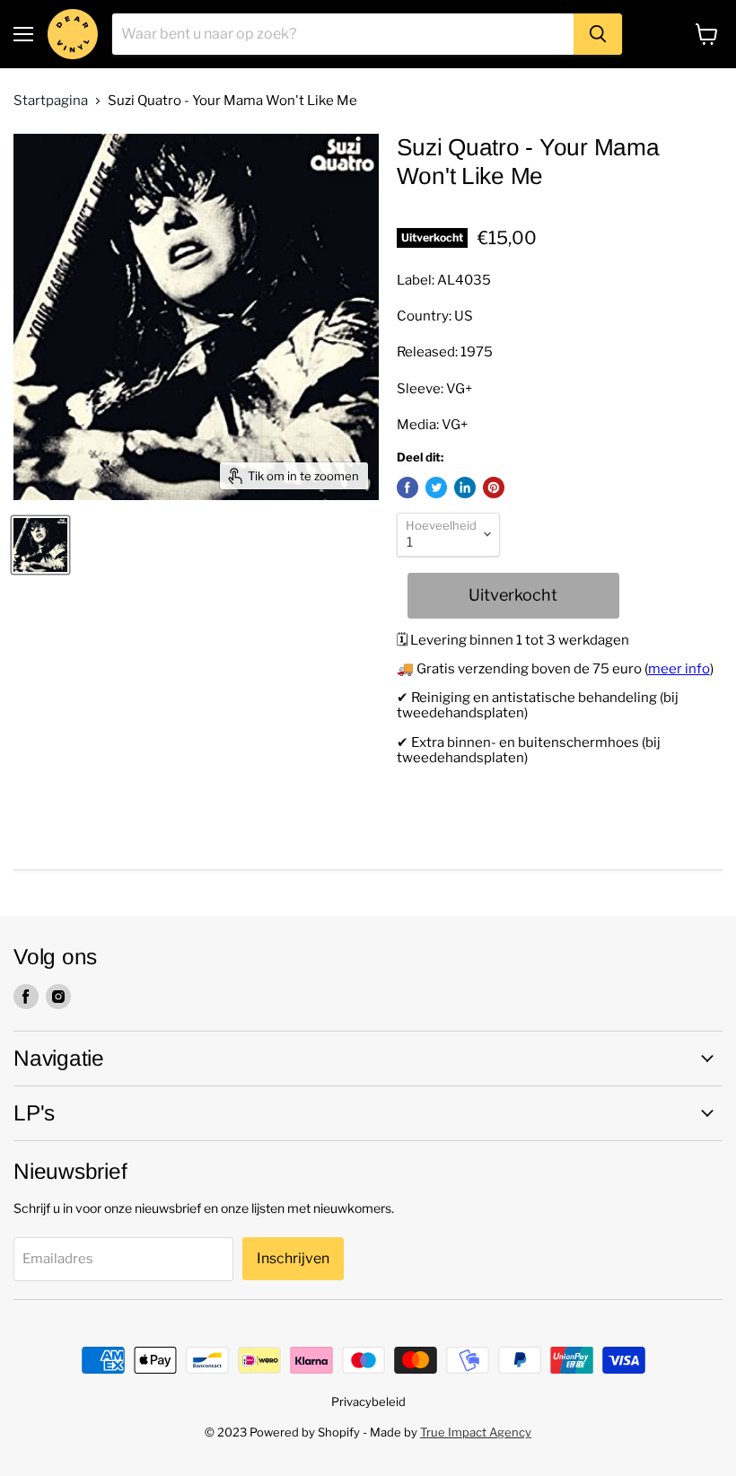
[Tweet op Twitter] (436, 487)
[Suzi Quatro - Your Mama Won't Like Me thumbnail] (40, 545)
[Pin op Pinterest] (493, 487)
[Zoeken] (598, 34)
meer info (679, 669)
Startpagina (50, 101)
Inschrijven (293, 1258)
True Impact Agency (475, 1432)
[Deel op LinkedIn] (465, 487)
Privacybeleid (368, 1401)
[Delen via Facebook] (407, 487)
